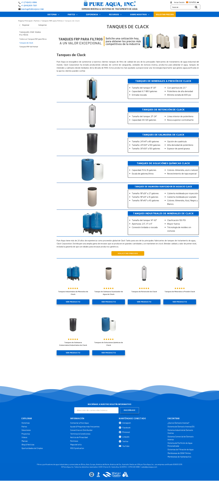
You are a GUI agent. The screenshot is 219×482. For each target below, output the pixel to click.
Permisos (74, 441)
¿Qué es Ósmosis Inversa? (178, 423)
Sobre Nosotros (138, 14)
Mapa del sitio (76, 444)
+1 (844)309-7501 (29, 5)
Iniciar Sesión (179, 2)
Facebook (126, 427)
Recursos (114, 14)
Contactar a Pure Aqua (79, 423)
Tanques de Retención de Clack (144, 291)
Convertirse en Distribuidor (81, 430)
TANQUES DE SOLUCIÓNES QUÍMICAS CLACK (163, 169)
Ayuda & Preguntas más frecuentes (84, 426)
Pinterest (126, 432)
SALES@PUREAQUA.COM (32, 9)
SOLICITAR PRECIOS (128, 253)
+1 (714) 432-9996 (134, 467)
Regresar (25, 25)
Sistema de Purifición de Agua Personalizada (180, 444)
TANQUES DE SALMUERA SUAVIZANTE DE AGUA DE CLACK (163, 196)
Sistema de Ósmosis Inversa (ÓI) (181, 426)
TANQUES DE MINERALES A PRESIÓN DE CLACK (163, 89)
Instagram (126, 423)
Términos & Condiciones (80, 434)
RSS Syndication (77, 448)
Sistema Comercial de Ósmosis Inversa (181, 438)
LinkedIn (125, 437)
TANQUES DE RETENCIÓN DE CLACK (163, 115)
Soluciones (26, 430)
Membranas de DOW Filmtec (179, 453)
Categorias (42, 25)
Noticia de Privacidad (79, 437)
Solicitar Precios (165, 14)
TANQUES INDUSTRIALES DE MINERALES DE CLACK (163, 223)
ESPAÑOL (193, 2)
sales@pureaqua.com (149, 467)
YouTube (125, 446)
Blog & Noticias (28, 444)
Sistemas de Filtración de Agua (180, 449)
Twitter (125, 441)
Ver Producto (73, 301)
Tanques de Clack (26, 43)
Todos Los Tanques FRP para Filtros (33, 39)
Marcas (25, 441)
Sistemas (52, 14)
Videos (24, 437)
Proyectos (26, 434)
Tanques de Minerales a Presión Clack (180, 291)
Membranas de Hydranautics (179, 457)
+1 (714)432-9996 (29, 2)
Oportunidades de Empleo (32, 448)
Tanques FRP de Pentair (28, 47)
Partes (71, 14)
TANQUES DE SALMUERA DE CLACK (163, 142)
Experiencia (92, 14)
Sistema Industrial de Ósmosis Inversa (180, 431)
